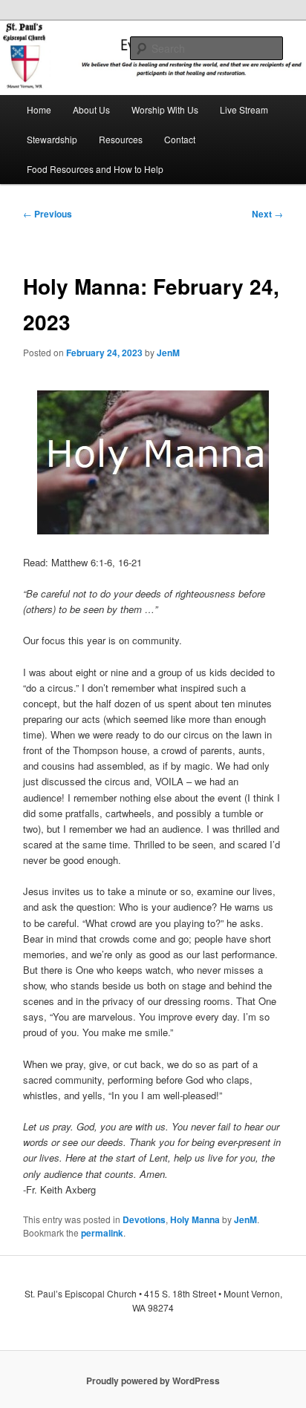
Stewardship (52, 139)
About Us (91, 109)
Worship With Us (164, 109)
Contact (179, 139)
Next (267, 213)
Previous (47, 213)
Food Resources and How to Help (95, 169)
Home (39, 109)
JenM (168, 352)
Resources (121, 139)
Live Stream (244, 109)
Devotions (144, 1219)
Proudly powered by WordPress (153, 1380)
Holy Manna (195, 1219)
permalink (102, 1233)
